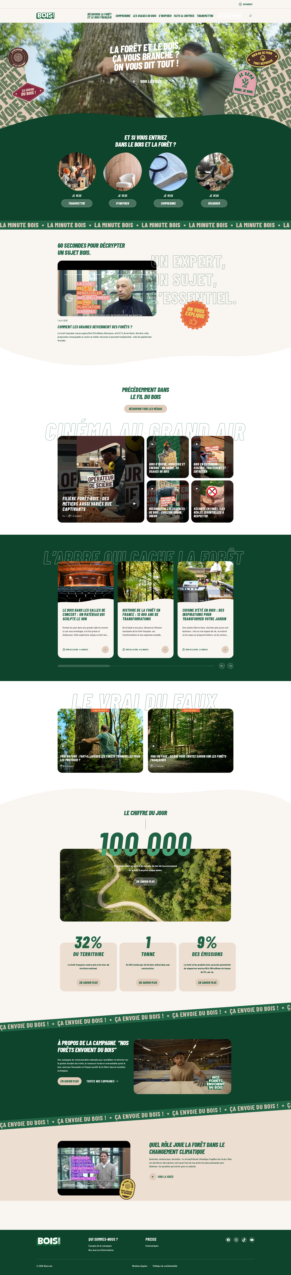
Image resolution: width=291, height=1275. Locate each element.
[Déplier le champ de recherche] (250, 16)
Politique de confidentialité (165, 1265)
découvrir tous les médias (145, 409)
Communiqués (152, 1245)
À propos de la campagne (100, 1245)
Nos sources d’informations (101, 1249)
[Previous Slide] (222, 666)
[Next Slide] (230, 666)
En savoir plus (145, 881)
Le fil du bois (232, 16)
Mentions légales (139, 1265)
